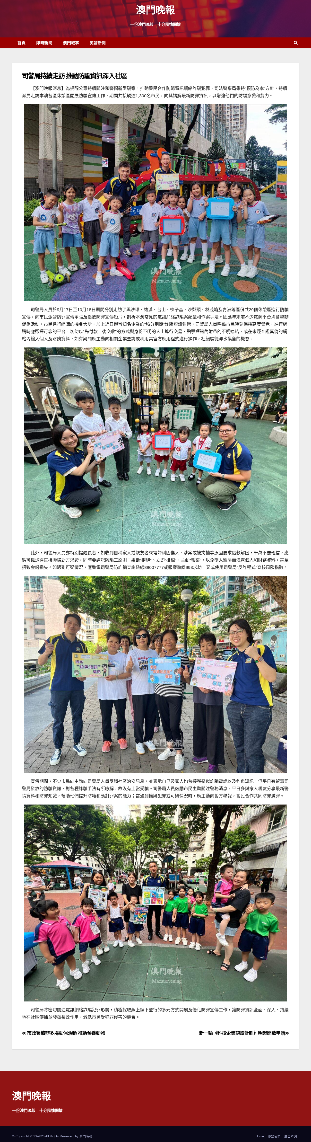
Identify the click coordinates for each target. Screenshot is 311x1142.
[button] (296, 43)
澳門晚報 (155, 9)
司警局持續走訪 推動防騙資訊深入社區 (74, 75)
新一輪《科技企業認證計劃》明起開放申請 (242, 1033)
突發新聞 (98, 42)
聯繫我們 (274, 1136)
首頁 (21, 42)
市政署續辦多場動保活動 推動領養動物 (65, 1033)
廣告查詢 (290, 1136)
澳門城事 (71, 42)
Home (260, 1136)
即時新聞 (44, 42)
